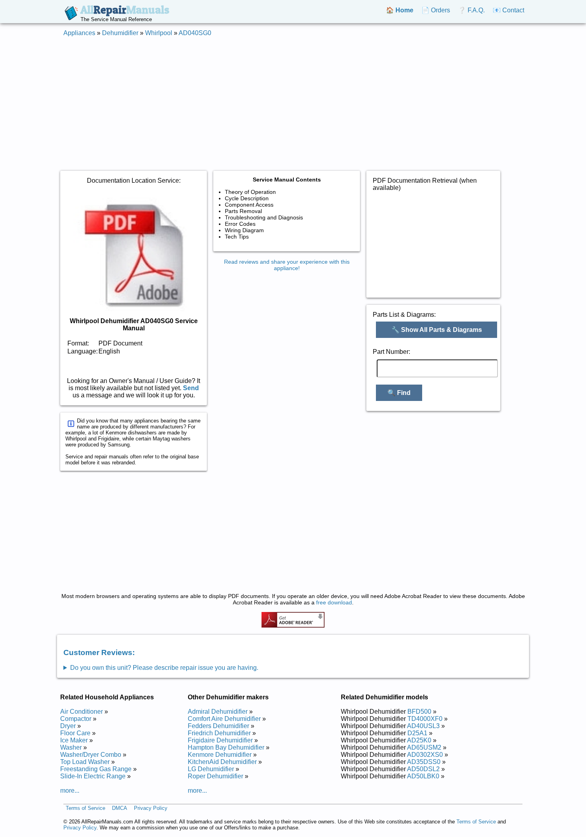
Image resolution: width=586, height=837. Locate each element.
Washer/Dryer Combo (90, 754)
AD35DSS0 (423, 761)
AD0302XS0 (425, 754)
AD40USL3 (423, 726)
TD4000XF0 (424, 718)
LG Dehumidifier (211, 769)
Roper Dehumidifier (215, 776)
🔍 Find (399, 392)
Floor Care (75, 733)
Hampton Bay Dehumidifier (226, 747)
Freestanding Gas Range (96, 769)
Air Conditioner (81, 711)
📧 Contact (508, 10)
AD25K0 (419, 740)
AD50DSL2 (423, 769)
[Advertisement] (293, 99)
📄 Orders (435, 10)
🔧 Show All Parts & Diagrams (436, 329)
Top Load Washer (85, 761)
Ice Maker (74, 740)
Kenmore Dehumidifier (220, 754)
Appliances (79, 33)
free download (334, 602)
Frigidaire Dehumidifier (220, 740)
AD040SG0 (195, 33)
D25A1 (417, 733)
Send (191, 388)
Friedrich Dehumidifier (219, 733)
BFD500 (419, 711)
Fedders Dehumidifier (218, 726)
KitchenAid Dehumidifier (222, 761)
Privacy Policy (150, 808)
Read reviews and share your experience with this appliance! (287, 265)
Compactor (75, 718)
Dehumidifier (120, 33)
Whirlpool (158, 33)
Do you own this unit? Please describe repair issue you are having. (164, 667)
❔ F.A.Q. (471, 10)
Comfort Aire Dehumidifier (224, 718)
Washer (71, 747)
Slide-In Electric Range (93, 776)
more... (69, 790)
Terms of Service (85, 808)
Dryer (68, 726)
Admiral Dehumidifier (218, 711)
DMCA (119, 808)
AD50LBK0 (423, 776)
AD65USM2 (424, 747)
